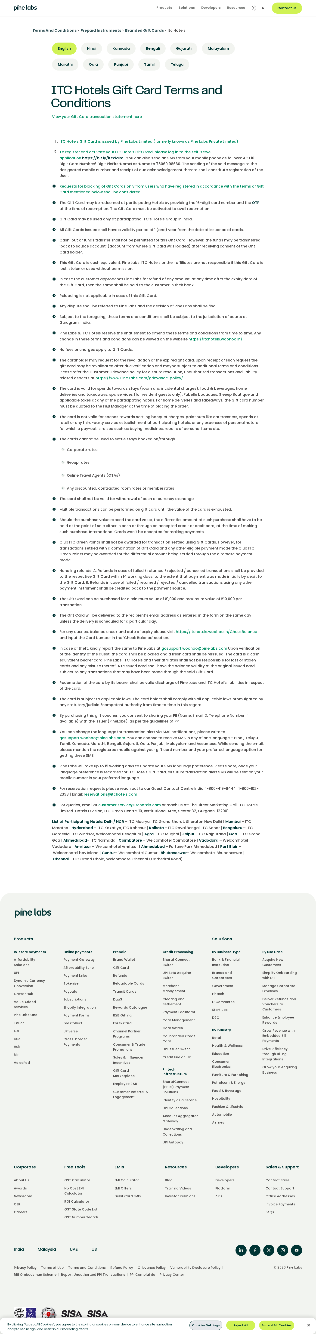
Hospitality (221, 1098)
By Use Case (272, 952)
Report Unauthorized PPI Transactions (93, 1274)
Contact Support (280, 1188)
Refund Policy (121, 1267)
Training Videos (178, 1188)
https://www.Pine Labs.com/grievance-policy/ (139, 378)
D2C (215, 1017)
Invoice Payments (280, 1204)
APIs (218, 1196)
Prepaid (120, 952)
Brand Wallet (124, 959)
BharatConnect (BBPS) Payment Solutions (176, 1086)
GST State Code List (80, 1209)
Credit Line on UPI (177, 1057)
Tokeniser (71, 983)
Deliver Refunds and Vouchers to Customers (279, 1004)
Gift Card (121, 967)
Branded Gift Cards (144, 30)
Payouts (70, 991)
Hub (17, 1046)
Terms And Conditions (54, 30)
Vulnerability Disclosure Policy (195, 1267)
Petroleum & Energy (228, 1082)
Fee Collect (72, 1023)
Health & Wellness (227, 1045)
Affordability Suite (78, 967)
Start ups (220, 1009)
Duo (17, 1039)
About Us (21, 1180)
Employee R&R (125, 1083)
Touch (19, 1023)
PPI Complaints (142, 1274)
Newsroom (23, 1196)
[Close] (309, 1325)
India (19, 1249)
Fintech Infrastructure (175, 1071)
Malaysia (47, 1249)
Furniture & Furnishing (230, 1074)
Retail (217, 1037)
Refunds (120, 975)
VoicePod (22, 1062)
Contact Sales (278, 1180)
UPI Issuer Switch (177, 1049)
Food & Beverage (226, 1090)
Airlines (218, 1122)
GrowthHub (23, 993)
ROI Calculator (76, 1201)
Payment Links (75, 975)
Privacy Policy (25, 1267)
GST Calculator (77, 1180)
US (94, 1249)
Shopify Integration (79, 1007)
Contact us (287, 8)
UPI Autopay (173, 1142)
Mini (17, 1054)
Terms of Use (52, 1267)
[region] (158, 1326)
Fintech (218, 993)
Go (16, 1030)
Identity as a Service (180, 1100)
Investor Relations (180, 1196)
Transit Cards (124, 991)
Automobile (222, 1114)
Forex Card (122, 1023)
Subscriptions (74, 999)
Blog (169, 1180)
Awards (20, 1188)
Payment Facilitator (179, 1012)
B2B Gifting (122, 1015)
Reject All (240, 1325)
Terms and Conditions (87, 1267)
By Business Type (226, 952)
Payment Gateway (79, 959)
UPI (16, 972)
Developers (225, 1180)
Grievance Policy (152, 1267)
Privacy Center (172, 1274)
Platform (222, 1188)
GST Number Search (81, 1217)
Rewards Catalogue (130, 1007)
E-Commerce (223, 1002)
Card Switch (173, 1028)
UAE (74, 1249)
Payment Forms (76, 1015)
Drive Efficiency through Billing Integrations (275, 1054)
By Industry (221, 1030)
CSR (17, 1204)
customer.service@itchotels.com (129, 805)
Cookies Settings (206, 1325)
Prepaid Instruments (101, 30)
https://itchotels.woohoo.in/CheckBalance (216, 631)
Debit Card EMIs (128, 1196)
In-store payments (30, 952)
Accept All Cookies (276, 1325)
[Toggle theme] (254, 8)
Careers (21, 1212)
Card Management (179, 1020)
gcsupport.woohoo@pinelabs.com (194, 648)
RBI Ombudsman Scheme (35, 1274)
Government (222, 986)
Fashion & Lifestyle (227, 1106)
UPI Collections (175, 1108)
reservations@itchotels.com (110, 794)
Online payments (77, 952)
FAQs (270, 1212)
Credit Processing (178, 952)
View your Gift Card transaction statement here (97, 116)
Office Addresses (280, 1196)
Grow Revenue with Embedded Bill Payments (278, 1035)
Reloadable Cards (128, 983)
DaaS (117, 999)
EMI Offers (123, 1188)
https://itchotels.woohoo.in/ (215, 339)
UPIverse (70, 1031)
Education (220, 1053)
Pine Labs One (25, 1015)
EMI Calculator (127, 1180)
